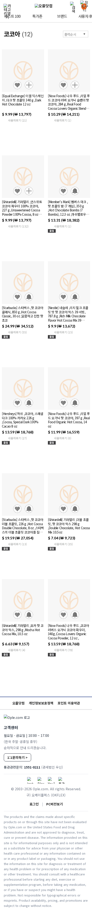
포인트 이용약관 (69, 703)
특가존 (37, 16)
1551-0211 (32, 767)
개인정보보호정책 (41, 703)
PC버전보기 (54, 804)
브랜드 (62, 16)
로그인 (34, 804)
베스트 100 (12, 16)
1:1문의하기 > (17, 757)
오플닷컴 (18, 703)
